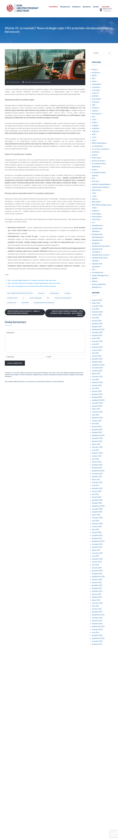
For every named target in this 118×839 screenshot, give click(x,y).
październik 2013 (98, 638)
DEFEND (95, 96)
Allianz (94, 70)
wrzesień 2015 (97, 618)
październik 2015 (98, 615)
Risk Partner (96, 190)
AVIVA (94, 76)
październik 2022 (98, 435)
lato (93, 117)
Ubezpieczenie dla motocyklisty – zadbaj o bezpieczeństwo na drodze (23, 312)
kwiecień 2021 (97, 488)
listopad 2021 (97, 468)
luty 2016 (95, 606)
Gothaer (95, 111)
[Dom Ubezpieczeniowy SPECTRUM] (22, 8)
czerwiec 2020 (97, 518)
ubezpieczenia (97, 225)
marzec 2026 (97, 315)
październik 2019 (98, 541)
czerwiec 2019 (97, 553)
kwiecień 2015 (97, 624)
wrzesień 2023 (97, 403)
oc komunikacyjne (35, 298)
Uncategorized (97, 272)
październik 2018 (98, 577)
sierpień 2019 (97, 547)
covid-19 (95, 93)
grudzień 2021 (97, 465)
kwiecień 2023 (97, 418)
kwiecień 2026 (97, 312)
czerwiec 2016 (97, 603)
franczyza (41, 293)
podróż (94, 155)
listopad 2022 (97, 432)
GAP (93, 105)
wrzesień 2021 (97, 474)
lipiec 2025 (96, 338)
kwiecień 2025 (97, 347)
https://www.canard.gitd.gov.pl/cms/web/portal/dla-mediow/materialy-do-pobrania (32, 286)
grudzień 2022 (97, 430)
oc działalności (97, 146)
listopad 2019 (97, 538)
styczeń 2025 (97, 356)
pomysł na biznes (98, 161)
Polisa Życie (96, 158)
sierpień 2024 (97, 371)
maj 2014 (95, 633)
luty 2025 (95, 353)
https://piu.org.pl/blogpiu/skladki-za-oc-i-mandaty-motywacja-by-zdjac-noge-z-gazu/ (32, 280)
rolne (94, 193)
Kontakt (96, 7)
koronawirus (96, 114)
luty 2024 (95, 388)
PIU (48, 298)
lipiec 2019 (96, 550)
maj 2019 (95, 556)
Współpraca (76, 7)
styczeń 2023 (97, 427)
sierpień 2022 (97, 441)
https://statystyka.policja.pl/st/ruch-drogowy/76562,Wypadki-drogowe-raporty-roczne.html (34, 283)
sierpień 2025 (97, 335)
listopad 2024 (97, 362)
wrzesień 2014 (97, 630)
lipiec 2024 (96, 374)
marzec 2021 (97, 491)
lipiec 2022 (96, 444)
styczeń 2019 (97, 568)
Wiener (94, 281)
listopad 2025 (97, 327)
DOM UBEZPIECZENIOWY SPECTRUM (20, 293)
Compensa (96, 87)
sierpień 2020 (97, 512)
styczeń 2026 (97, 321)
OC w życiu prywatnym (100, 149)
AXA (93, 78)
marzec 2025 (97, 350)
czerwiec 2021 (97, 482)
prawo (94, 170)
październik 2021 (98, 471)
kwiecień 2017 (97, 591)
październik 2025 (98, 329)
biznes (94, 81)
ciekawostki (28, 82)
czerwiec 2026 (97, 306)
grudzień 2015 (97, 612)
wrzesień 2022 (97, 438)
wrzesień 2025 (97, 332)
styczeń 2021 (97, 497)
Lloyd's (94, 123)
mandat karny (54, 293)
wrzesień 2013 (97, 641)
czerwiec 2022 (97, 447)
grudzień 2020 (97, 500)
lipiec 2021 (96, 480)
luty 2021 (95, 494)
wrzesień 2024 (97, 368)
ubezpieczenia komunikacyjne (41, 82)
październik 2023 (98, 400)
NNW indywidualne (99, 143)
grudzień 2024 (97, 359)
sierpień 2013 (97, 644)
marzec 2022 (97, 456)
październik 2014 (98, 627)
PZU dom (95, 181)
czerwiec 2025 (97, 341)
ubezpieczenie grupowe (100, 246)
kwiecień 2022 (97, 453)
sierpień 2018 (97, 580)
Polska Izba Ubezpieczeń (63, 298)
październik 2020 (98, 506)
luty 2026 (95, 318)
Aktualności (87, 7)
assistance (96, 73)
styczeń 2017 (97, 594)
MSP (93, 134)
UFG (93, 270)
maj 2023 (95, 415)
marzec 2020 (97, 527)
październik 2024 (98, 365)
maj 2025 (95, 344)
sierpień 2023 (97, 406)
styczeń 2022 (97, 462)
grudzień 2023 (97, 394)
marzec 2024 (97, 385)
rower (94, 196)
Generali (95, 108)
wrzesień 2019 (97, 544)
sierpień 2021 (97, 477)
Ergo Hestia (96, 99)
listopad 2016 (97, 597)
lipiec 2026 (96, 303)
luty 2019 (95, 565)
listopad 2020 (97, 503)
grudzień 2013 (97, 635)
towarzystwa (96, 217)
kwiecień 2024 (97, 382)
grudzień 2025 (97, 324)
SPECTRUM (96, 202)
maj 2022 (95, 450)
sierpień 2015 (97, 621)
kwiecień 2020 (97, 524)
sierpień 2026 (97, 300)
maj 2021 (95, 485)
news (94, 140)
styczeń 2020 (97, 532)
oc (23, 298)
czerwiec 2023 (97, 412)
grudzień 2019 (97, 535)
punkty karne (11, 303)
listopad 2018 (97, 574)
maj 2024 (95, 380)
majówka (95, 128)
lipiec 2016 (96, 600)
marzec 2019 (97, 562)
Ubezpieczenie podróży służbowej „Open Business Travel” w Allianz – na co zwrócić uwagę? (67, 313)
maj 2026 (95, 309)
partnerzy (95, 152)
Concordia (96, 90)
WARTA (94, 278)
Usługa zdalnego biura (100, 275)
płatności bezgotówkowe (101, 184)
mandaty (67, 293)
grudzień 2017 (97, 585)
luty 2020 (95, 530)
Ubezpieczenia (65, 7)
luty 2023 (95, 424)
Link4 (94, 120)
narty (94, 137)
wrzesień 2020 (97, 509)
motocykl (95, 131)
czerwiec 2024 (97, 377)
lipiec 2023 (96, 409)
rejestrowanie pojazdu (100, 187)
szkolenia (95, 211)
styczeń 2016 (97, 609)
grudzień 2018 (97, 571)
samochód (25, 303)
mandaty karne (12, 298)
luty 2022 (95, 459)
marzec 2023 (97, 421)
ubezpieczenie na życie (100, 255)
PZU (93, 178)
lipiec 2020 (96, 515)
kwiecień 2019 (97, 559)
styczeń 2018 (97, 583)
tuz (93, 223)
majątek (95, 126)
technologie (96, 214)
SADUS (94, 199)
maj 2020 (95, 521)
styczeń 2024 (97, 391)
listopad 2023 (97, 397)
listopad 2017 (97, 588)
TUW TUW (96, 220)
